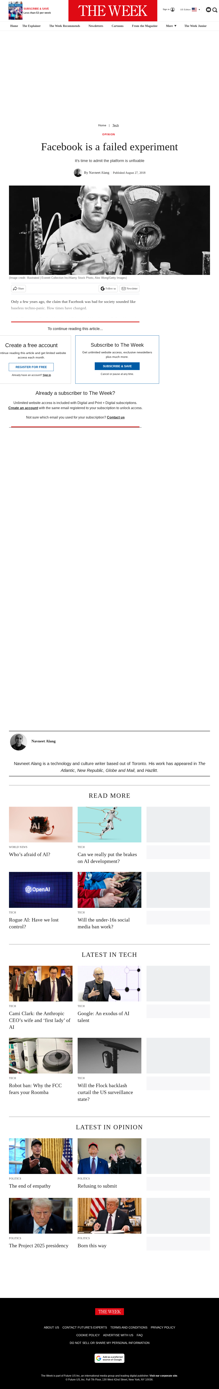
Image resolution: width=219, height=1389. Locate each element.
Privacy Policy (163, 1327)
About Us (51, 1327)
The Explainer (31, 26)
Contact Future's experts (84, 1327)
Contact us (116, 417)
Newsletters (96, 26)
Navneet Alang (99, 172)
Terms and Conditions (128, 1327)
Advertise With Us (118, 1335)
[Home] (13, 26)
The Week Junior (195, 26)
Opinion (108, 134)
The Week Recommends (64, 26)
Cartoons (117, 26)
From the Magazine (144, 26)
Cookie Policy (88, 1335)
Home (102, 125)
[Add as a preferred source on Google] (109, 1358)
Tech (115, 125)
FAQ (140, 1335)
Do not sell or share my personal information (109, 1343)
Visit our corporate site (163, 1375)
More (170, 26)
